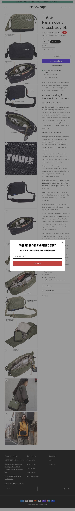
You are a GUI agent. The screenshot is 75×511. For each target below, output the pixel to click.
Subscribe (37, 263)
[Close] (63, 242)
